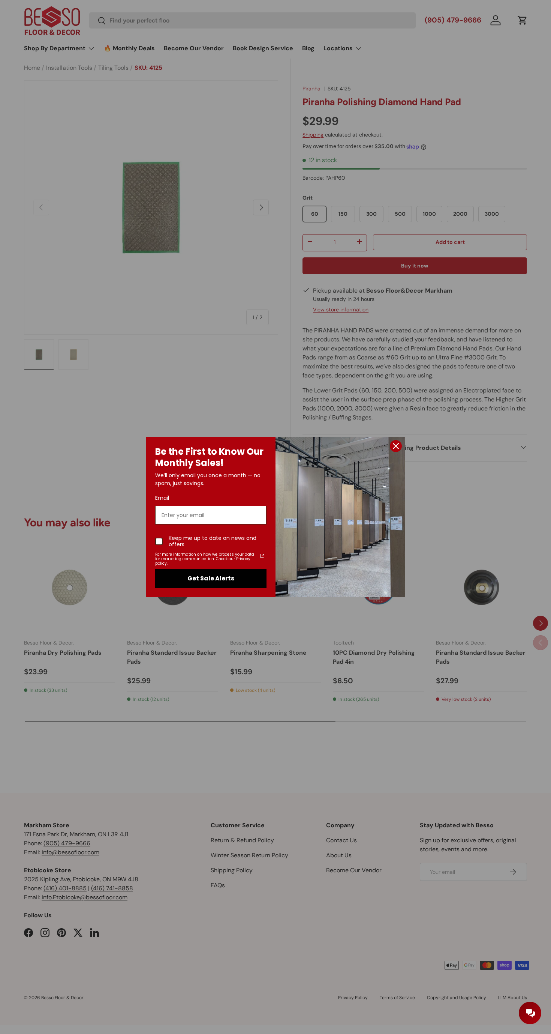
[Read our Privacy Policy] (262, 555)
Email (162, 498)
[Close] (396, 446)
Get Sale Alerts (210, 578)
